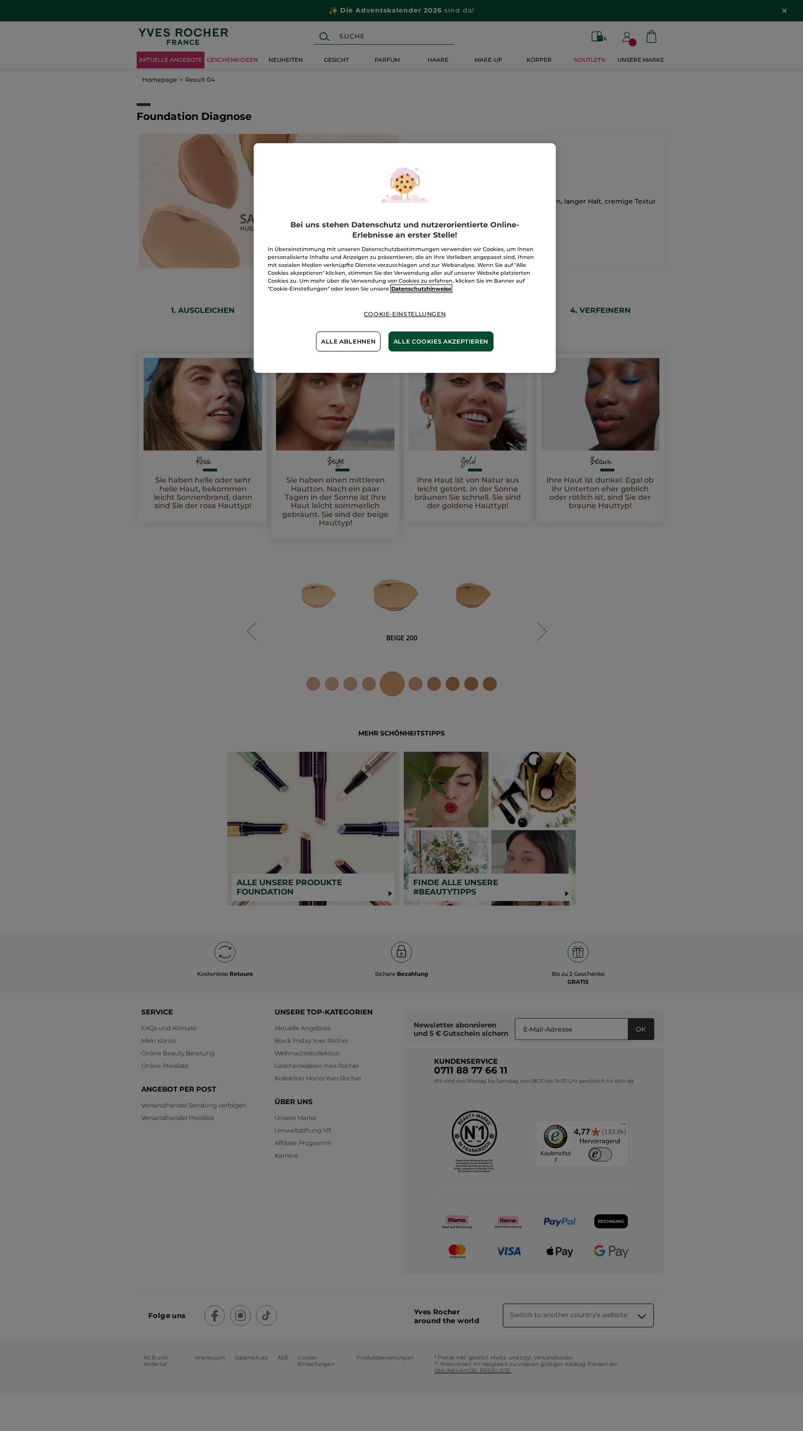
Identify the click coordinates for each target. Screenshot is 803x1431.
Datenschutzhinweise (421, 288)
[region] (405, 258)
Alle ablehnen (348, 341)
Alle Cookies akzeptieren (441, 341)
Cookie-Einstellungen (405, 314)
